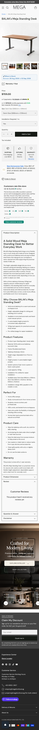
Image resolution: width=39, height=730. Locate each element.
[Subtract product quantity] (4, 134)
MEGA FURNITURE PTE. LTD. (15, 720)
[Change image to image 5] (34, 66)
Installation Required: (11, 119)
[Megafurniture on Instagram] (9, 664)
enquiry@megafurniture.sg (14, 689)
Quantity (5, 130)
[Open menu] (3, 7)
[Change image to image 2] (12, 66)
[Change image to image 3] (19, 66)
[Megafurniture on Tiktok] (13, 664)
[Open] (5, 724)
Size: (14, 109)
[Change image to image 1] (5, 66)
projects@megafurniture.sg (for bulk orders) (21, 693)
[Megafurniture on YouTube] (16, 664)
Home (4, 14)
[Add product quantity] (12, 134)
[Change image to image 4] (27, 66)
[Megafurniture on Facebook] (3, 664)
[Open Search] (7, 7)
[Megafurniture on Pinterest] (6, 664)
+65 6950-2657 (11, 685)
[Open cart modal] (35, 7)
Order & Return (10, 179)
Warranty (31, 159)
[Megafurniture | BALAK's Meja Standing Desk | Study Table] (19, 42)
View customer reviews (13, 222)
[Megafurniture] (19, 7)
